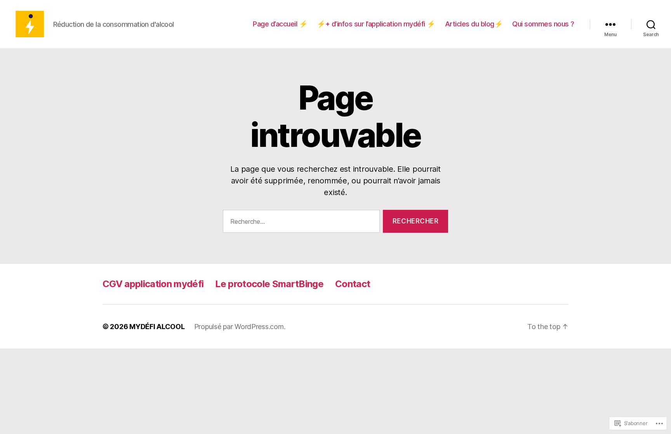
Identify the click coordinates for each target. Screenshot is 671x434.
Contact (352, 283)
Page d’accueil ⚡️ (280, 24)
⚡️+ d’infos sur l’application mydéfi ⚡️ (376, 24)
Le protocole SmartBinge (269, 283)
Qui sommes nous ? (543, 24)
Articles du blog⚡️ (474, 24)
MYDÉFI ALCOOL (157, 326)
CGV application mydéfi (153, 283)
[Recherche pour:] (300, 223)
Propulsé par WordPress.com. (239, 326)
